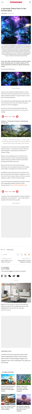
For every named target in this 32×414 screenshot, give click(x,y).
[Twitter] (21, 254)
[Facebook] (17, 254)
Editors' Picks (10, 249)
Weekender (4, 13)
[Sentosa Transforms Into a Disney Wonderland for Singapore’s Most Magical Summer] (8, 379)
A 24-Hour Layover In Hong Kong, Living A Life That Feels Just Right (8, 408)
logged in (11, 271)
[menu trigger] (3, 2)
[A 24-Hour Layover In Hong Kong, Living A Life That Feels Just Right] (8, 399)
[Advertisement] (16, 222)
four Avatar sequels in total (19, 185)
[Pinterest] (25, 254)
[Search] (30, 2)
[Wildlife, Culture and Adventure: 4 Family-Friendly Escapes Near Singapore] (24, 379)
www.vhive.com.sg (6, 310)
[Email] (29, 254)
